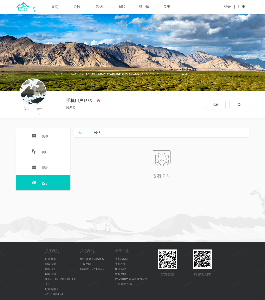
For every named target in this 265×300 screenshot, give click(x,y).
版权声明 (120, 274)
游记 (99, 7)
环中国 (144, 7)
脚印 (121, 7)
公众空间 (85, 263)
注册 (241, 7)
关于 (166, 7)
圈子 (45, 183)
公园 (77, 7)
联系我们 (50, 258)
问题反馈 (50, 274)
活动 (45, 167)
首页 (54, 7)
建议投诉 (50, 263)
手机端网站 (122, 258)
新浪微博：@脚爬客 (92, 258)
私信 (216, 104)
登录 (227, 7)
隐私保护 (50, 269)
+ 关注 (239, 104)
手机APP (120, 263)
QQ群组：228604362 (92, 269)
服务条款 (120, 269)
